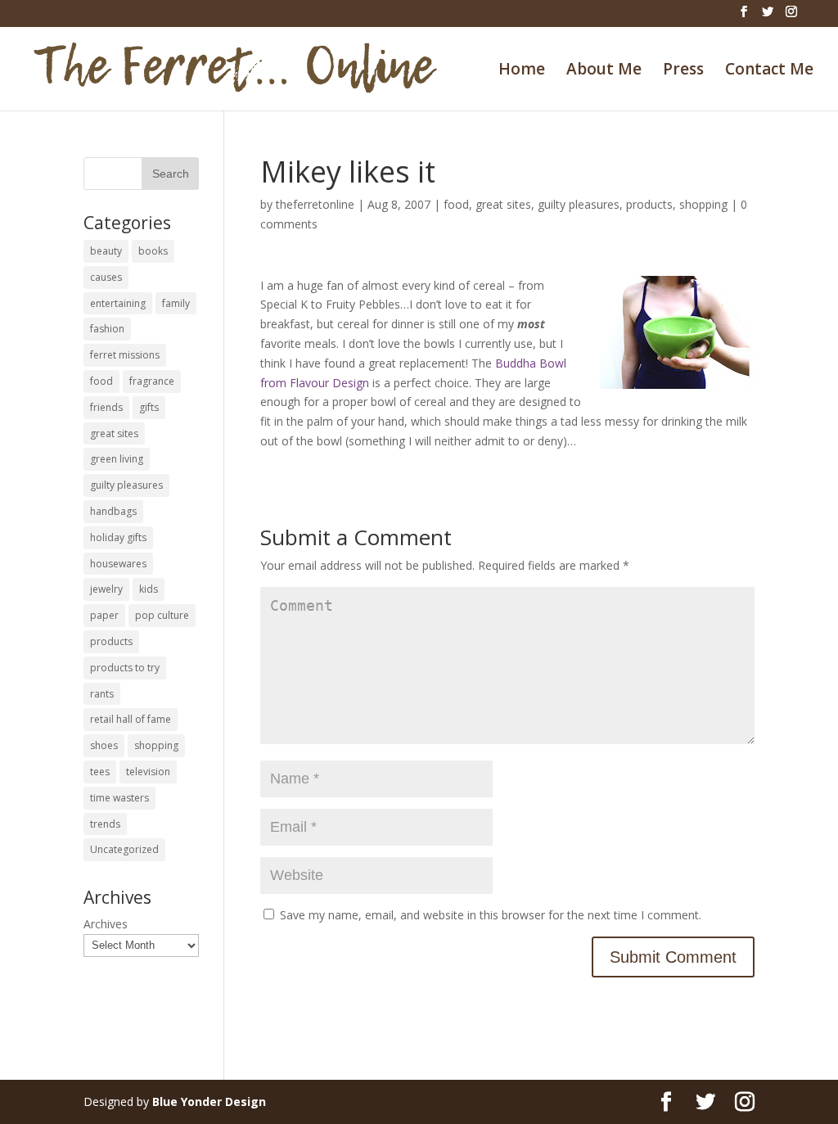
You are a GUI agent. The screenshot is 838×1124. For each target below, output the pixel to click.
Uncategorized (124, 849)
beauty (106, 251)
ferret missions (125, 355)
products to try (125, 668)
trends (105, 824)
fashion (107, 329)
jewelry (106, 589)
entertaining (118, 303)
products (649, 204)
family (176, 303)
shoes (104, 745)
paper (104, 615)
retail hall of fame (130, 719)
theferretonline (315, 204)
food (456, 204)
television (148, 772)
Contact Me (769, 71)
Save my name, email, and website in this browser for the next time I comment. (490, 915)
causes (106, 277)
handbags (113, 511)
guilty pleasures (578, 204)
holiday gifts (118, 537)
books (153, 251)
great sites (503, 204)
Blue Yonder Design (209, 1101)
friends (106, 407)
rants (102, 694)
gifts (149, 407)
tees (100, 772)
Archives (105, 924)
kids (148, 589)
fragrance (151, 381)
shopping (703, 204)
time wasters (119, 798)
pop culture (162, 615)
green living (116, 459)
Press (683, 71)
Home (521, 71)
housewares (118, 564)
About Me (604, 71)
